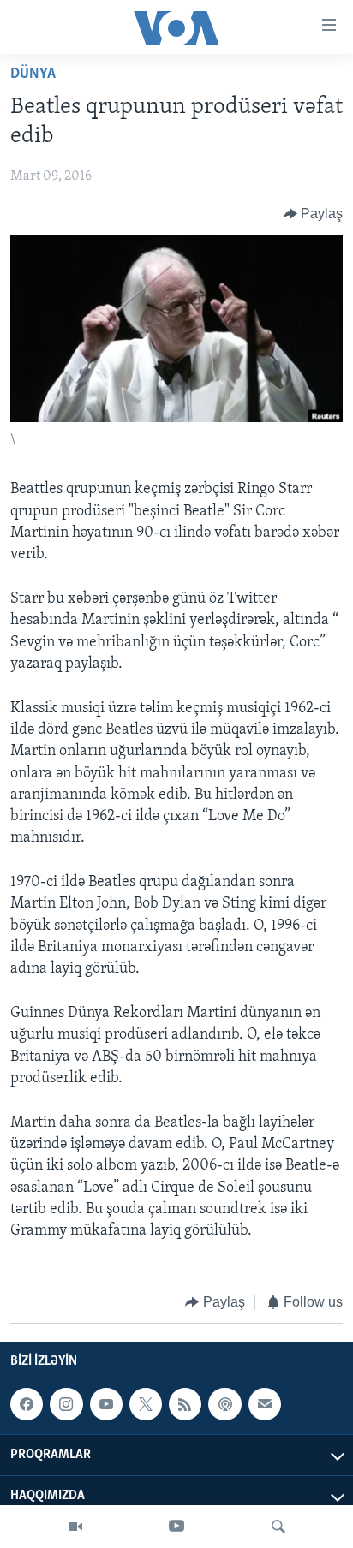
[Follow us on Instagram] (66, 1404)
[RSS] (185, 1404)
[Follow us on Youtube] (106, 1404)
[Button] (314, 214)
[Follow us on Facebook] (26, 1404)
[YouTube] (176, 1526)
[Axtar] (278, 1526)
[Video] (75, 1526)
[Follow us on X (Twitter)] (145, 1404)
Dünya (33, 74)
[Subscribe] (264, 1404)
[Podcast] (224, 1404)
